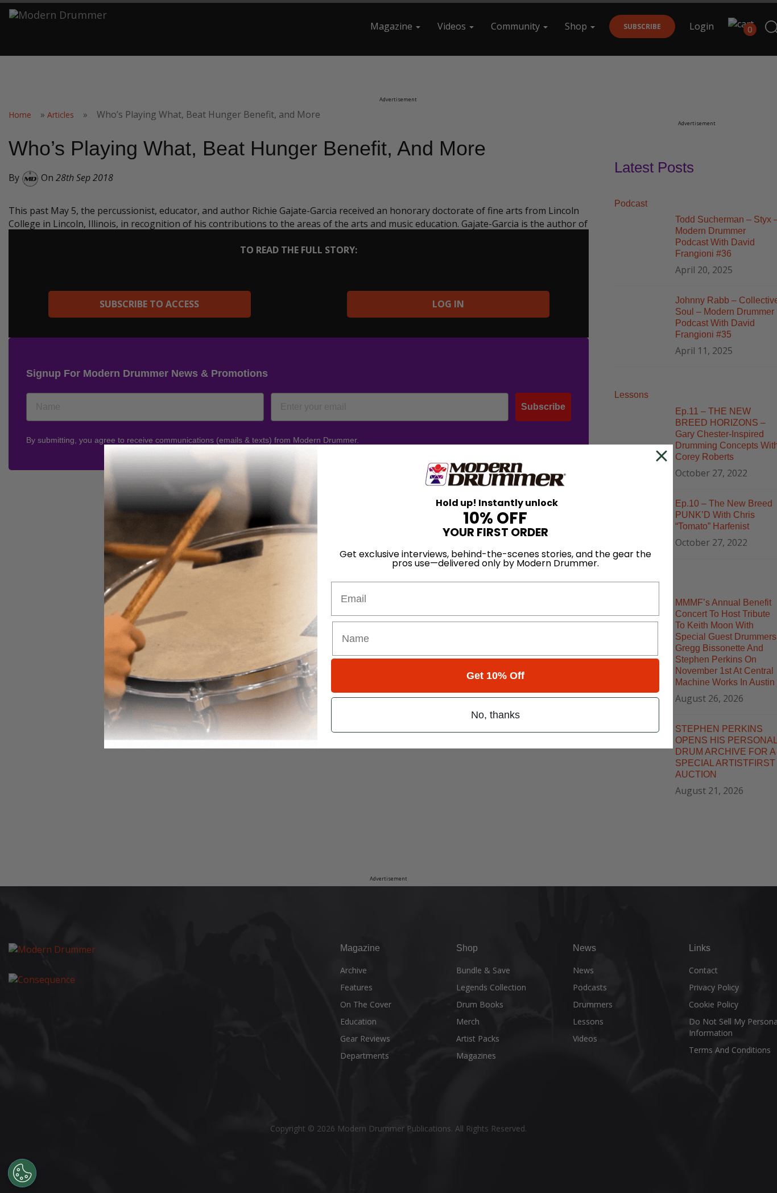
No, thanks (495, 715)
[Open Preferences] (22, 1173)
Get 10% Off (495, 675)
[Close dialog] (664, 456)
